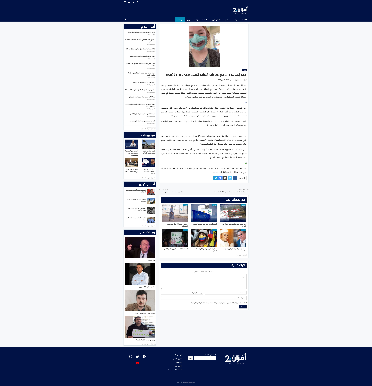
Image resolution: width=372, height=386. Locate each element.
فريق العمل (177, 358)
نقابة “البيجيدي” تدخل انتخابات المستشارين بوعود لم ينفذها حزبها (140, 105)
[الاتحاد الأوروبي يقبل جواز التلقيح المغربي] (204, 213)
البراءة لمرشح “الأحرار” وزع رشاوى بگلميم (142, 113)
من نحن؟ (178, 354)
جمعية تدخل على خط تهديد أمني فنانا (144, 82)
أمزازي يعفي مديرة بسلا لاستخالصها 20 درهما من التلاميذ (140, 64)
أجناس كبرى (216, 19)
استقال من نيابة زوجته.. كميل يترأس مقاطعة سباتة (140, 89)
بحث (190, 358)
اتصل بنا (178, 365)
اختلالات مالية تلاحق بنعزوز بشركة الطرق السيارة (140, 48)
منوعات (180, 19)
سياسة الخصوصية (174, 369)
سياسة (235, 19)
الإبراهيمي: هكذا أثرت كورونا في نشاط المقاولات (136, 191)
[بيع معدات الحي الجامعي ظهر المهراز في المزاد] (233, 213)
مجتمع (227, 19)
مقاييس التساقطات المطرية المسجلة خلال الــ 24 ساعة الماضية (231, 192)
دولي (189, 19)
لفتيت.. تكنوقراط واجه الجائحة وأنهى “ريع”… (136, 218)
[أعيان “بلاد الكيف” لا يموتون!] (140, 274)
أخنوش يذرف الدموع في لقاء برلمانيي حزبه (142, 56)
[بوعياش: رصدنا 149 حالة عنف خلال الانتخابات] (175, 213)
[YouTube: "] (137, 363)
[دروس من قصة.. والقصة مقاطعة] (140, 327)
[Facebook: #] (144, 356)
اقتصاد (204, 19)
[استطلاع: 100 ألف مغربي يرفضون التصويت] (175, 238)
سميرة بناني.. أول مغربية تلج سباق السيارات (136, 200)
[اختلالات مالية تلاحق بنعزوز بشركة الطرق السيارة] (148, 162)
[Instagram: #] (130, 356)
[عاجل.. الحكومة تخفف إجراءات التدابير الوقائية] (148, 144)
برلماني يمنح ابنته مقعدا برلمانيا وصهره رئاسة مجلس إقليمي (141, 73)
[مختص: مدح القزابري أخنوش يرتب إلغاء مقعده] (233, 238)
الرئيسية (244, 19)
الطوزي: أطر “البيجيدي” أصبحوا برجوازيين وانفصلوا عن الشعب (140, 40)
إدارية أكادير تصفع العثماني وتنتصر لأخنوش (142, 96)
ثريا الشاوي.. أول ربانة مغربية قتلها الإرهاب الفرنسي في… (137, 209)
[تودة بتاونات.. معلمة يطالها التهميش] (140, 300)
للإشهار (178, 362)
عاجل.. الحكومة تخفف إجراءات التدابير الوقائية (141, 32)
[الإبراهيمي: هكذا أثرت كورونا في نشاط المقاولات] (151, 192)
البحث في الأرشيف (210, 354)
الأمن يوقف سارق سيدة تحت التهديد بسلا (142, 120)
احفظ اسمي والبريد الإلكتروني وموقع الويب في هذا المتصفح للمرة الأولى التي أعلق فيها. (218, 302)
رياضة (196, 19)
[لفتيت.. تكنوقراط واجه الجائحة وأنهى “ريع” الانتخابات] (151, 220)
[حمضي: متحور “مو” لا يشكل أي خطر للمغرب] (204, 238)
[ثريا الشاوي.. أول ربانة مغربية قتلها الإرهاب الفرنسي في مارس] (151, 210)
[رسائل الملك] (140, 247)
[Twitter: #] (137, 356)
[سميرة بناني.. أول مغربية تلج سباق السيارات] (151, 201)
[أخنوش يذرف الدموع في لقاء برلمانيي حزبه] (131, 162)
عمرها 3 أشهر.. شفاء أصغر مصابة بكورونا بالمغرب (172, 192)
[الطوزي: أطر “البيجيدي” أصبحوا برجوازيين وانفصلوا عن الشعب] (131, 144)
